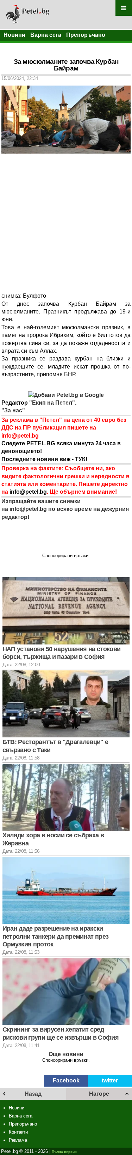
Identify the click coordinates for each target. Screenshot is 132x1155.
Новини (14, 35)
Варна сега (45, 35)
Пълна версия (64, 1152)
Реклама (18, 1140)
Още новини (66, 1054)
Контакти (18, 1132)
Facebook (66, 1080)
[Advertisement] (66, 223)
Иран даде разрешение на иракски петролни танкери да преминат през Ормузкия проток (55, 936)
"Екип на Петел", (52, 403)
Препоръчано (85, 35)
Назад (33, 1094)
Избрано (16, 46)
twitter (110, 1080)
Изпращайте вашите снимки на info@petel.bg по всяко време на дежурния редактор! (65, 509)
